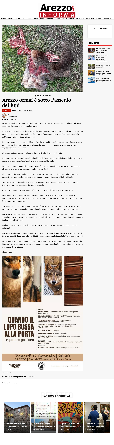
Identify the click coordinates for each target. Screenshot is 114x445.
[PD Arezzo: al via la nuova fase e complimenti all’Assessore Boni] (91, 57)
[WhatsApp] (104, 32)
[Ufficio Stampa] (4, 115)
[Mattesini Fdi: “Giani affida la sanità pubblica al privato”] (91, 73)
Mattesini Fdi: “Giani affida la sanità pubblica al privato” (103, 73)
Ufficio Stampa (12, 116)
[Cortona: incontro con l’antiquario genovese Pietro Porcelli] (97, 417)
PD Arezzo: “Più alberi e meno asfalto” (103, 66)
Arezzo (14, 110)
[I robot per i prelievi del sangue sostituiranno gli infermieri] (91, 80)
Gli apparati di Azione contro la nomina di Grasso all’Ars (103, 50)
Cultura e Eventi (43, 96)
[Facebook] (91, 32)
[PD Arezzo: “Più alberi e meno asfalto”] (91, 66)
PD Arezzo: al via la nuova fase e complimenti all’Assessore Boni (102, 58)
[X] (95, 32)
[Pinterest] (100, 32)
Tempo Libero (27, 110)
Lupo (19, 110)
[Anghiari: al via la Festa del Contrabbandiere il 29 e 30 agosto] (70, 417)
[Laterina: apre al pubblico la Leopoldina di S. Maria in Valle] (17, 417)
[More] (112, 32)
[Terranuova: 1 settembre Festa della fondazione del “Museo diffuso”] (43, 417)
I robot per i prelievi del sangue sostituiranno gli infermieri (103, 80)
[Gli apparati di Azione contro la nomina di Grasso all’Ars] (91, 50)
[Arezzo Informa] (57, 11)
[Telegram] (108, 32)
